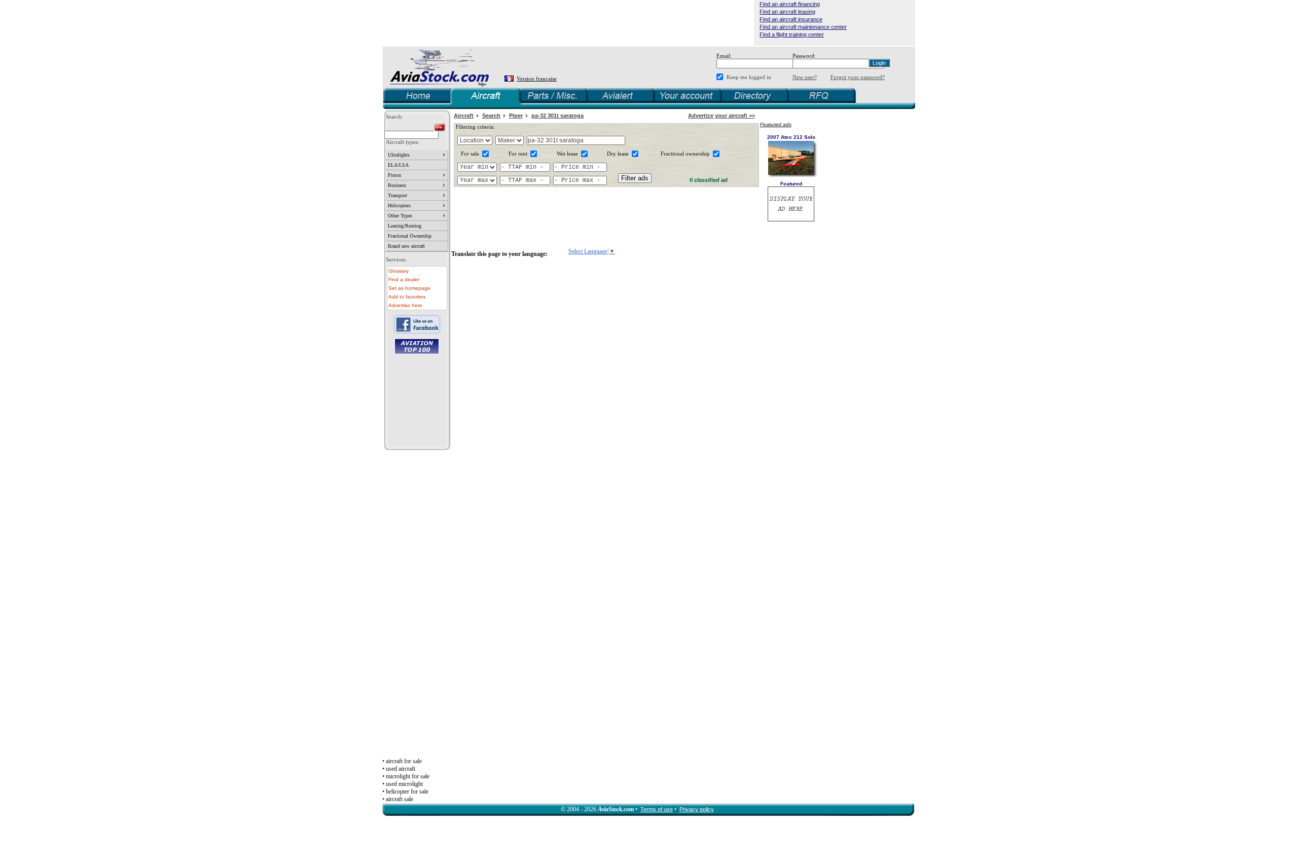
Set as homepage (409, 288)
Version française (537, 79)
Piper (516, 115)
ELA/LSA (398, 165)
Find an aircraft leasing (787, 12)
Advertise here (405, 305)
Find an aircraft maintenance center (803, 27)
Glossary (398, 271)
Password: (804, 56)
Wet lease (567, 153)
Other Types (400, 215)
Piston (394, 175)
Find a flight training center (792, 34)
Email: (724, 56)
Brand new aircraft (406, 246)
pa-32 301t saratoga (557, 115)
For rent (518, 153)
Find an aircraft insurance (791, 19)
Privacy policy (696, 809)
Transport (397, 195)
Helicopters (399, 205)
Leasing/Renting (404, 226)
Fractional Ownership (409, 236)
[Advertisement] (568, 23)
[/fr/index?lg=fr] (509, 79)
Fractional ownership (685, 153)
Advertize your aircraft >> (721, 115)
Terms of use (656, 809)
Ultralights (399, 155)
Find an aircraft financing (790, 4)
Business (397, 185)
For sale (470, 153)
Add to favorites (406, 296)
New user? (804, 77)
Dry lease (618, 153)
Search (491, 115)
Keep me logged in (749, 77)
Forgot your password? (858, 77)
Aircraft (464, 115)
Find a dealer (403, 279)
